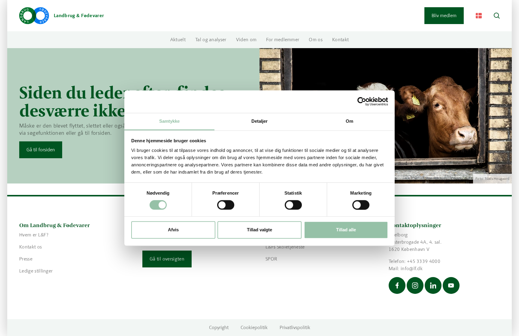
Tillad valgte (259, 230)
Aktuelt (178, 39)
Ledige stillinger (36, 271)
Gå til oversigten (167, 259)
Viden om (246, 39)
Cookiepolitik (254, 327)
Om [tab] (349, 121)
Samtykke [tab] (169, 121)
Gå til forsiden (40, 150)
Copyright (219, 327)
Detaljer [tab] (259, 121)
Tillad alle (346, 230)
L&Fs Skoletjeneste (285, 247)
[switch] (225, 205)
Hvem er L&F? (33, 235)
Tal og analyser (210, 39)
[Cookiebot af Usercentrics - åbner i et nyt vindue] (361, 101)
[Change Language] (479, 15)
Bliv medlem (444, 15)
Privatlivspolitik (295, 327)
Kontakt (340, 39)
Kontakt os (30, 247)
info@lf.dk (412, 268)
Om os (316, 39)
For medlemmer (282, 39)
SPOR (271, 259)
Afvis (173, 230)
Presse (25, 259)
